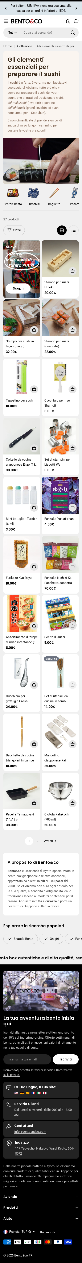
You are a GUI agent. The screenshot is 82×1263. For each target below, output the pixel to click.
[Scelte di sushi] (60, 613)
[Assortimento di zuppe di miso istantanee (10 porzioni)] (21, 613)
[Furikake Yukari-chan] (60, 495)
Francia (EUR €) (20, 1232)
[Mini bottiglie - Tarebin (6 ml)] (21, 495)
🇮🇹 (39, 1093)
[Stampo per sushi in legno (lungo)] (21, 317)
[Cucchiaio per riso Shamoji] (60, 377)
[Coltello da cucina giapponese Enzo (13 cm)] (21, 436)
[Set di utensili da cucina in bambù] (60, 672)
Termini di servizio (41, 1070)
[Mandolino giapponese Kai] (60, 732)
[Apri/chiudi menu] (5, 21)
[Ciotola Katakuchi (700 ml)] (60, 791)
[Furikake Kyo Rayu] (21, 554)
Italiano (45, 1232)
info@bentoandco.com (30, 1132)
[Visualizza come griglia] (62, 230)
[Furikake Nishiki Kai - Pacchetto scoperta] (60, 554)
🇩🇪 (22, 1093)
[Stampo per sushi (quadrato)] (60, 317)
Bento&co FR (23, 1255)
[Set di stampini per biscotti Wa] (60, 436)
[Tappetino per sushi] (21, 377)
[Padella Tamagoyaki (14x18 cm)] (21, 791)
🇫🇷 (33, 1093)
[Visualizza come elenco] (74, 230)
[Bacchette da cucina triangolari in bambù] (21, 732)
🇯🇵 (45, 1093)
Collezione (24, 46)
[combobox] (41, 33)
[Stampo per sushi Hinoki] (60, 258)
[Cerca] (72, 32)
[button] (5, 8)
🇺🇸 (16, 1093)
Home (7, 46)
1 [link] (29, 841)
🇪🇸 (28, 1093)
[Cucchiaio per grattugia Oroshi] (21, 672)
